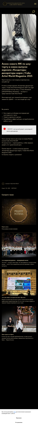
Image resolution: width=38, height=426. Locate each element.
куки (15, 412)
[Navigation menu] (35, 3)
